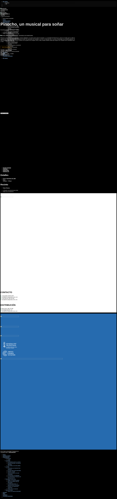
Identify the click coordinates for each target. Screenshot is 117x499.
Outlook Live (6, 171)
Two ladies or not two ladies (14, 465)
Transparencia (15, 451)
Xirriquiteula (8, 458)
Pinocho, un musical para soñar (10, 32)
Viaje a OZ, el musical (13, 488)
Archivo (5, 492)
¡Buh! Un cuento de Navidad (14, 491)
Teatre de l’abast (9, 490)
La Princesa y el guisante (13, 475)
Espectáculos (6, 457)
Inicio (4, 19)
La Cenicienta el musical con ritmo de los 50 (14, 477)
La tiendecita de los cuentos (14, 462)
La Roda (7, 30)
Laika (9, 459)
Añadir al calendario (4, 113)
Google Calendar (7, 167)
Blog (4, 493)
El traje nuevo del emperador (14, 470)
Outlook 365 (6, 170)
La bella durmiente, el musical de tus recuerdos (13, 484)
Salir (6, 3)
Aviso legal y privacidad (5, 451)
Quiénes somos (6, 21)
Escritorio (7, 2)
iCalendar (5, 169)
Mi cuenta (5, 1)
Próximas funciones (8, 496)
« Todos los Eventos (5, 16)
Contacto (5, 494)
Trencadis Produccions (10, 479)
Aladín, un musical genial (13, 480)
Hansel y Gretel (11, 34)
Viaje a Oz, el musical (8, 33)
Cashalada (7, 460)
